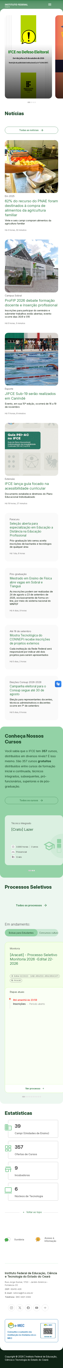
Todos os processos (31, 905)
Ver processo (34, 1088)
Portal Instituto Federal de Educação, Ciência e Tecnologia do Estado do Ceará (20, 4)
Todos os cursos (31, 800)
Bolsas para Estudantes (21, 932)
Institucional (59, 21)
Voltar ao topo (34, 1212)
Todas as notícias (31, 130)
